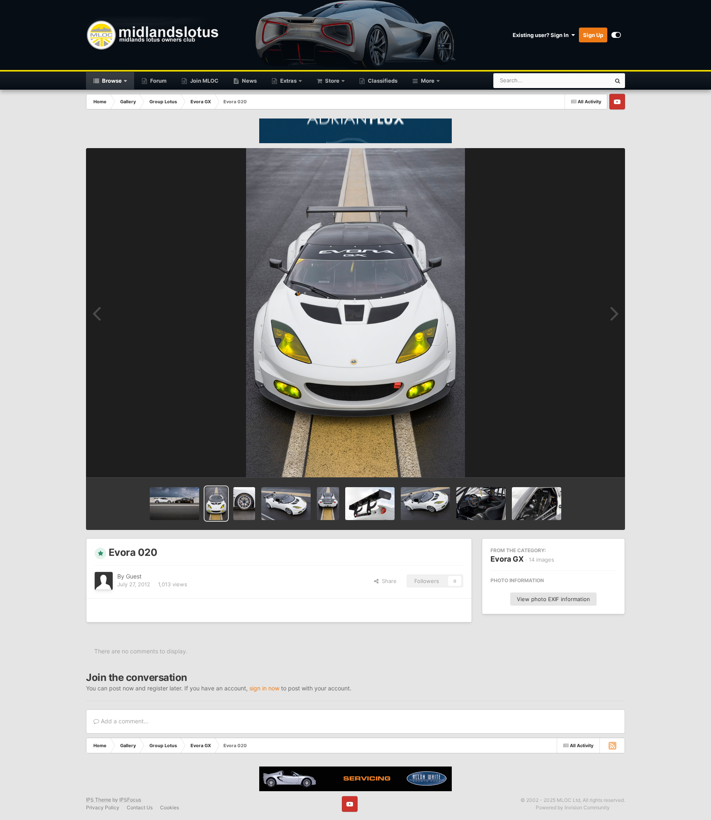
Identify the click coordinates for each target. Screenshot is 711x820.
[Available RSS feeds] (612, 745)
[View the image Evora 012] (286, 503)
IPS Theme (98, 800)
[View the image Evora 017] (244, 503)
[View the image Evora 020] (216, 503)
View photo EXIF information (553, 599)
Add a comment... (124, 721)
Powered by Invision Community (573, 807)
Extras (288, 80)
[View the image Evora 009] (370, 503)
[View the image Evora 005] (536, 503)
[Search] (617, 80)
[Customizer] (616, 35)
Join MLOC (203, 80)
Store (331, 80)
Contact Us (140, 807)
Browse (111, 80)
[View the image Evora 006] (481, 503)
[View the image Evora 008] (425, 503)
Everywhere (585, 80)
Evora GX (507, 559)
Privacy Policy (102, 807)
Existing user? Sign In (542, 35)
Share (388, 581)
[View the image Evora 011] (328, 503)
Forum (158, 80)
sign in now (264, 688)
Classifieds (382, 80)
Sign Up (593, 35)
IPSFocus (130, 800)
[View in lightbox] (355, 312)
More (428, 80)
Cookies (169, 807)
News (249, 80)
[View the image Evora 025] (174, 503)
